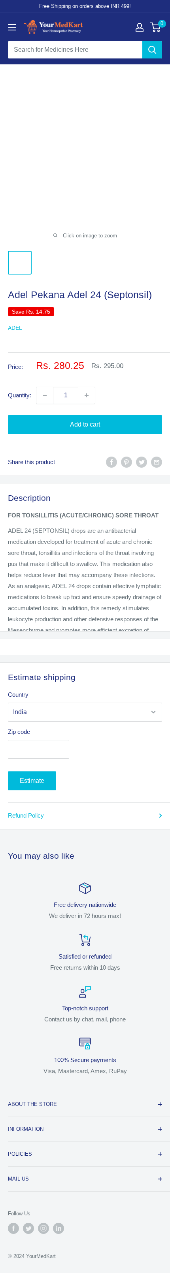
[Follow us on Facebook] (13, 1228)
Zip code (19, 731)
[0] (156, 27)
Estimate (32, 780)
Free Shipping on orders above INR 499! (85, 6)
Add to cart (85, 424)
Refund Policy (26, 815)
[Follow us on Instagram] (43, 1228)
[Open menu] (12, 27)
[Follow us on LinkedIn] (58, 1228)
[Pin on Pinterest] (126, 462)
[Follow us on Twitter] (28, 1228)
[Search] (152, 49)
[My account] (140, 27)
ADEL (15, 328)
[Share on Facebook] (111, 462)
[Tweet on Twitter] (141, 462)
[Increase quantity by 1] (86, 395)
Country (18, 694)
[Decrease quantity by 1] (44, 395)
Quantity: (19, 395)
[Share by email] (156, 462)
